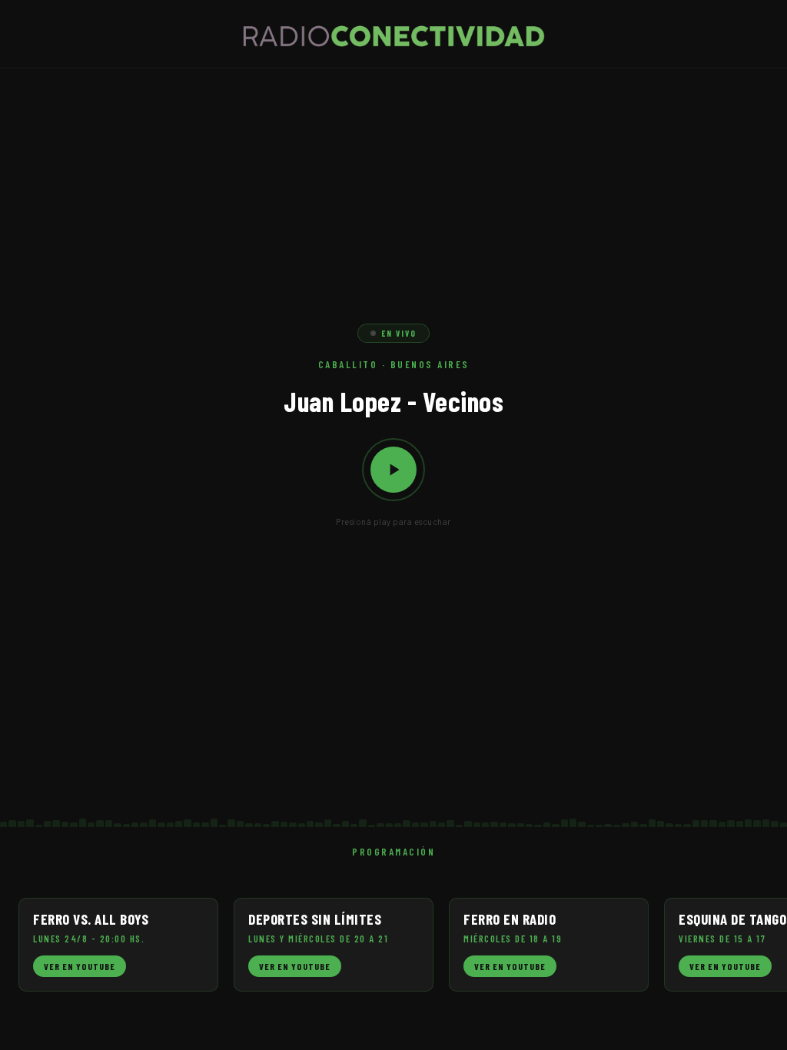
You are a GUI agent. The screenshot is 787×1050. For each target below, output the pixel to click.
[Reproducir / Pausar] (393, 470)
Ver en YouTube (79, 966)
